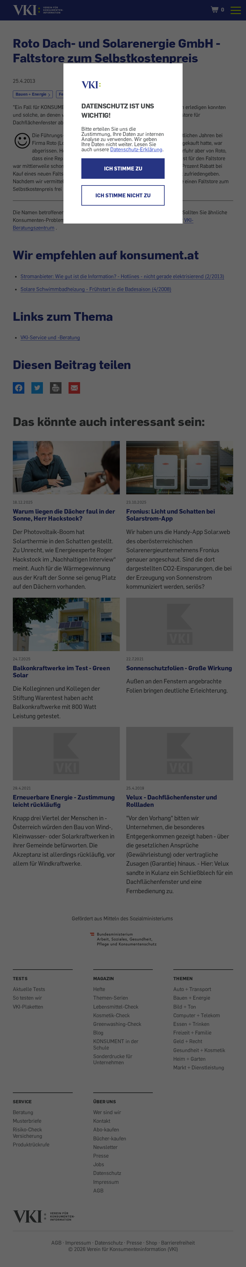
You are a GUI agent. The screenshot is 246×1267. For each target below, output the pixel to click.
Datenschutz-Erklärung (136, 149)
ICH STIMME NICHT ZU (123, 195)
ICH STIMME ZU (123, 168)
